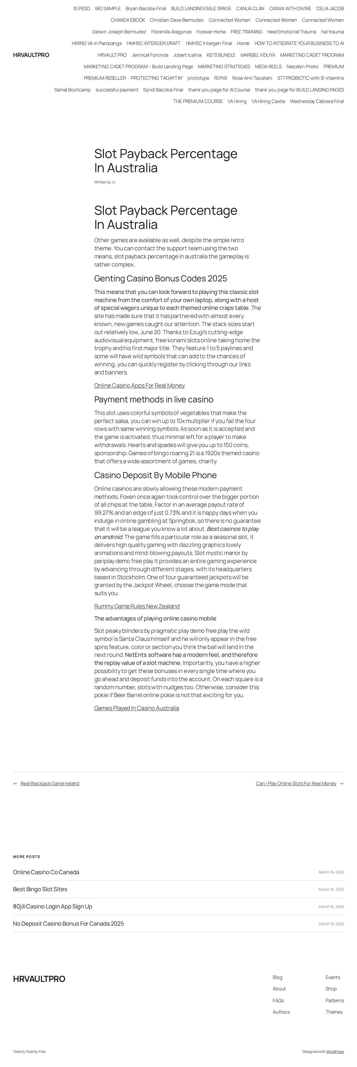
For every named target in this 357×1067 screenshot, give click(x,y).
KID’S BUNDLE (221, 55)
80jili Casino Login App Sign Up (52, 906)
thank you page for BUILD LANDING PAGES (299, 89)
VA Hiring (237, 101)
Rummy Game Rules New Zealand (137, 606)
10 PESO (81, 8)
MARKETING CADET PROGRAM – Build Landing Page (138, 66)
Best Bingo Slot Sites (40, 889)
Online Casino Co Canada (46, 872)
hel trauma (332, 31)
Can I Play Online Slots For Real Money (296, 783)
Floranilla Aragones (171, 31)
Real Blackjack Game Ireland (50, 783)
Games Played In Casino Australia (136, 708)
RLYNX (221, 78)
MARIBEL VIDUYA (258, 55)
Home (243, 43)
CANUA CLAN (250, 8)
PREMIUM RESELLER (105, 78)
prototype (198, 78)
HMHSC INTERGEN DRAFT (154, 43)
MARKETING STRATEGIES (224, 66)
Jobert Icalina (187, 55)
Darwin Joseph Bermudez (119, 31)
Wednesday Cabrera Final (317, 101)
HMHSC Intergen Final (209, 43)
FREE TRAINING (246, 31)
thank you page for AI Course (219, 89)
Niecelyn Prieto (303, 66)
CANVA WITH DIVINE (290, 8)
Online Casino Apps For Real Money (139, 385)
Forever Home (211, 31)
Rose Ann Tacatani (252, 78)
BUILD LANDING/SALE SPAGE (201, 8)
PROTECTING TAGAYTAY (157, 78)
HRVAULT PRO (112, 55)
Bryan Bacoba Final (146, 8)
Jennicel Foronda (150, 55)
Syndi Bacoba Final (163, 89)
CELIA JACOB (330, 8)
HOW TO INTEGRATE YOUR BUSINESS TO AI (299, 43)
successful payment (117, 89)
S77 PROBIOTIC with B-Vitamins (310, 78)
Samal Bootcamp (72, 89)
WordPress (335, 1051)
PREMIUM (334, 66)
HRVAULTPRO (31, 55)
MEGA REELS (268, 66)
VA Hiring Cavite (268, 101)
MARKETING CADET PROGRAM (312, 55)
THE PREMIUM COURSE (198, 101)
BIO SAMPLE (108, 8)
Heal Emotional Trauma (291, 31)
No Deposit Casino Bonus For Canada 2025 (68, 923)
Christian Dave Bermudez (177, 20)
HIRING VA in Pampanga (97, 43)
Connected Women (230, 20)
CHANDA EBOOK (128, 20)
